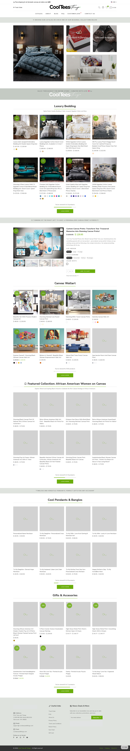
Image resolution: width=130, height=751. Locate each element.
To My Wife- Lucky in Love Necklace (104, 533)
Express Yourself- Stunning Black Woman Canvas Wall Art (24, 356)
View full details (71, 276)
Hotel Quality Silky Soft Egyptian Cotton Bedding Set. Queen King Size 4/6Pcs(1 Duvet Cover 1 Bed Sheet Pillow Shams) (78, 187)
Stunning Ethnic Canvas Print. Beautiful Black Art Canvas (75, 458)
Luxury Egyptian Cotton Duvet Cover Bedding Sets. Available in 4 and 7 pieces (51, 144)
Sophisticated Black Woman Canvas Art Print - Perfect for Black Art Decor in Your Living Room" (104, 459)
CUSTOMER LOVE (73, 14)
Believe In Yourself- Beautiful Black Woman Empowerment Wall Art (51, 356)
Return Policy (52, 727)
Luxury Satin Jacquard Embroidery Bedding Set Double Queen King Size (25, 143)
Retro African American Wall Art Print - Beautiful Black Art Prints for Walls (51, 421)
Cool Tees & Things (24, 748)
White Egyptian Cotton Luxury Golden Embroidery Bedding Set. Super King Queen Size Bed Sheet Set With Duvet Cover (77, 145)
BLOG (56, 14)
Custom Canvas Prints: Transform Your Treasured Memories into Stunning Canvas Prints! (87, 230)
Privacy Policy (53, 720)
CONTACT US (90, 14)
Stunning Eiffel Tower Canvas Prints (78, 317)
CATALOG (38, 14)
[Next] (61, 243)
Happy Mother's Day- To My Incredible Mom (101, 570)
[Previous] (16, 243)
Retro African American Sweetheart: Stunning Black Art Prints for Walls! (104, 420)
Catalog (107, 748)
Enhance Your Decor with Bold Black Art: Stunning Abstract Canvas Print (78, 420)
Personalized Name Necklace (23, 533)
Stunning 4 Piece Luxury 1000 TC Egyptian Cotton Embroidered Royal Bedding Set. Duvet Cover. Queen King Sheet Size (25, 187)
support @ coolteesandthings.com (23, 726)
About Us (51, 717)
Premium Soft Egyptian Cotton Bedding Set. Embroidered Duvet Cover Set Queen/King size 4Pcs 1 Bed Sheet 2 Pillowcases (51, 187)
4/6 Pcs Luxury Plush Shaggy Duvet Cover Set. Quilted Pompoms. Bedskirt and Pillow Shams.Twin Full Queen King (104, 145)
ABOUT (48, 14)
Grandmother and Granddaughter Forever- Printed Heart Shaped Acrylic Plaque (24, 674)
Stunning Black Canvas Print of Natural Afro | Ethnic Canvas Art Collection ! (24, 421)
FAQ (62, 14)
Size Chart (52, 730)
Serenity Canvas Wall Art (100, 317)
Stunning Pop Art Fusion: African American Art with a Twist (24, 458)
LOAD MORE (65, 211)
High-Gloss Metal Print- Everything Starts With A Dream (104, 630)
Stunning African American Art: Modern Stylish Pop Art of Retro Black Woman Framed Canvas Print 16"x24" (24, 632)
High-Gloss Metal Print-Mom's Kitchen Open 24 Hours (76, 630)
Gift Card (51, 733)
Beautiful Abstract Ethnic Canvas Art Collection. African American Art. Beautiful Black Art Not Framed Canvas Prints (52, 460)
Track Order (18, 7)
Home (101, 748)
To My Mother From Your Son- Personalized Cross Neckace (76, 570)
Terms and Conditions (55, 723)
